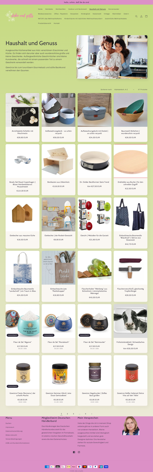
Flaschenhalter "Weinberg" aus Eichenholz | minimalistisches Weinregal (94, 291)
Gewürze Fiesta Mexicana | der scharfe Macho (22, 394)
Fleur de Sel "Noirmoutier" (95, 342)
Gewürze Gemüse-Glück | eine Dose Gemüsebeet (58, 394)
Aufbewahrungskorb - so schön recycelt (58, 132)
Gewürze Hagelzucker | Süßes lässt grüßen (94, 394)
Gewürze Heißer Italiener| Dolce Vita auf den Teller (130, 394)
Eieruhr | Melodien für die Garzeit (94, 235)
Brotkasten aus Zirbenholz (58, 182)
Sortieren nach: (106, 89)
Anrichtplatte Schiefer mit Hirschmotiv (22, 132)
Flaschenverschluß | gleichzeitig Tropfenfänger (130, 290)
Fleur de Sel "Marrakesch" (58, 342)
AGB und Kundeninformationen (17, 443)
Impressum (10, 427)
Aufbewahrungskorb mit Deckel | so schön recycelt (94, 132)
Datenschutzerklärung (14, 431)
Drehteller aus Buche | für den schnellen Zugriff (130, 183)
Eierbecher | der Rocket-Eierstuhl (58, 235)
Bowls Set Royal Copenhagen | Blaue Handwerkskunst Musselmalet (22, 184)
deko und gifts (79, 471)
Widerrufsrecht (11, 435)
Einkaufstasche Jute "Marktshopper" (58, 290)
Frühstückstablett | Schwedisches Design (130, 343)
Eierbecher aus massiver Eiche (22, 235)
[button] (136, 16)
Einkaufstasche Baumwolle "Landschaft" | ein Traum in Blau (22, 290)
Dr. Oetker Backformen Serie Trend (94, 182)
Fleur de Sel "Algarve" (22, 342)
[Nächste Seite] (91, 413)
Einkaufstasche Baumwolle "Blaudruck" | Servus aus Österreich (130, 237)
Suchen (8, 423)
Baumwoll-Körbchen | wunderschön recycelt (130, 132)
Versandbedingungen (14, 439)
